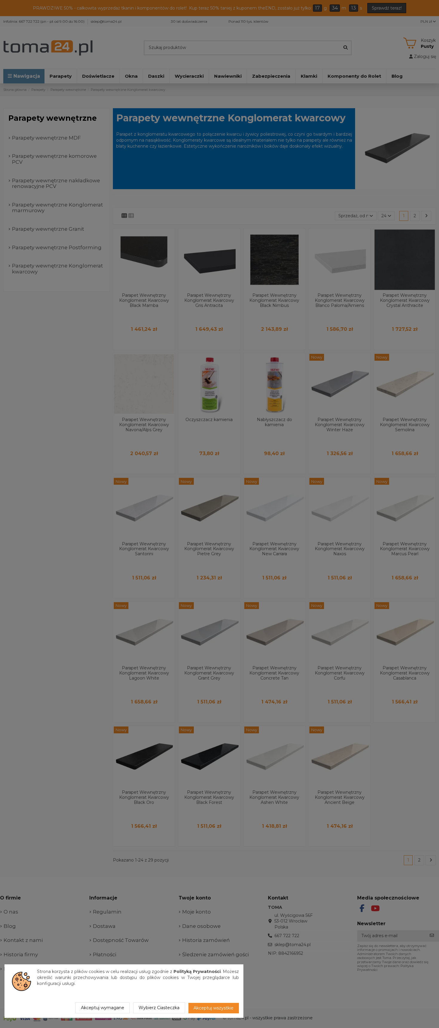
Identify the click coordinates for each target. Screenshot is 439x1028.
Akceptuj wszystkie (214, 1008)
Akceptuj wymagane (102, 1007)
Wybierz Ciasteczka (159, 1007)
